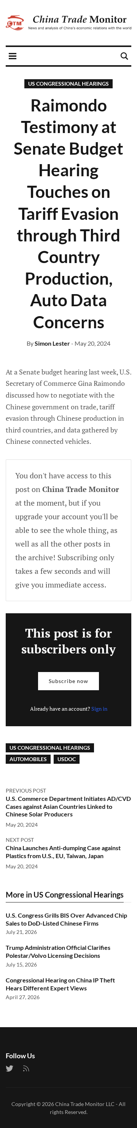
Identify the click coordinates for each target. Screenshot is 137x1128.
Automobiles (28, 759)
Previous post (26, 790)
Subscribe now (68, 681)
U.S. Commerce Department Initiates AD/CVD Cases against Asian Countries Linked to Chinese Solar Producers (68, 806)
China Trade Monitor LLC (85, 1104)
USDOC (66, 759)
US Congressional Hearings (68, 83)
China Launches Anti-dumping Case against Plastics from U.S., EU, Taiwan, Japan (63, 851)
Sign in (99, 708)
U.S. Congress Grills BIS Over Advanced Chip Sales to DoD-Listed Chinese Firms (66, 919)
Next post (20, 840)
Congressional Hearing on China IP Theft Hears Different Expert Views (60, 984)
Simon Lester (52, 343)
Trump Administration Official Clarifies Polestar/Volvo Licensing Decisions (58, 951)
